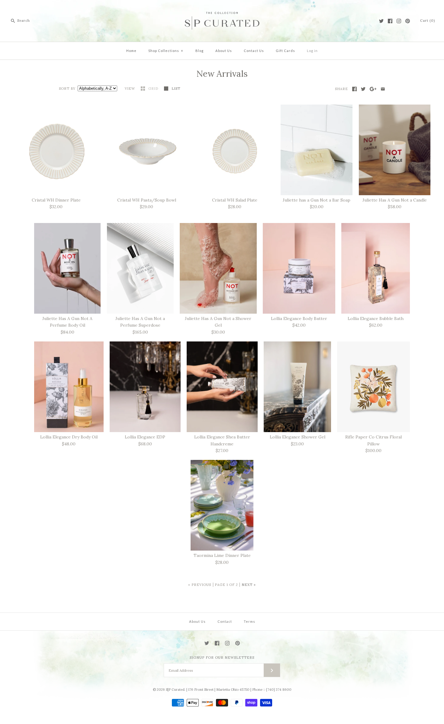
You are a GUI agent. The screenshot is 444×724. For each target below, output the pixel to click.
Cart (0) (427, 20)
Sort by (67, 88)
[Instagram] (399, 21)
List (176, 88)
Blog (199, 51)
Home (131, 51)
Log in (312, 51)
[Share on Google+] (373, 89)
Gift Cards (285, 51)
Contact (224, 621)
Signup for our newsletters (222, 657)
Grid (153, 88)
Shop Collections (165, 51)
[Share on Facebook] (354, 89)
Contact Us (254, 51)
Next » (249, 585)
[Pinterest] (407, 21)
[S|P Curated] (222, 9)
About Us (223, 51)
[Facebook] (390, 21)
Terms (249, 621)
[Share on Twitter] (363, 89)
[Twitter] (381, 21)
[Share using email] (383, 89)
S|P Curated (175, 689)
